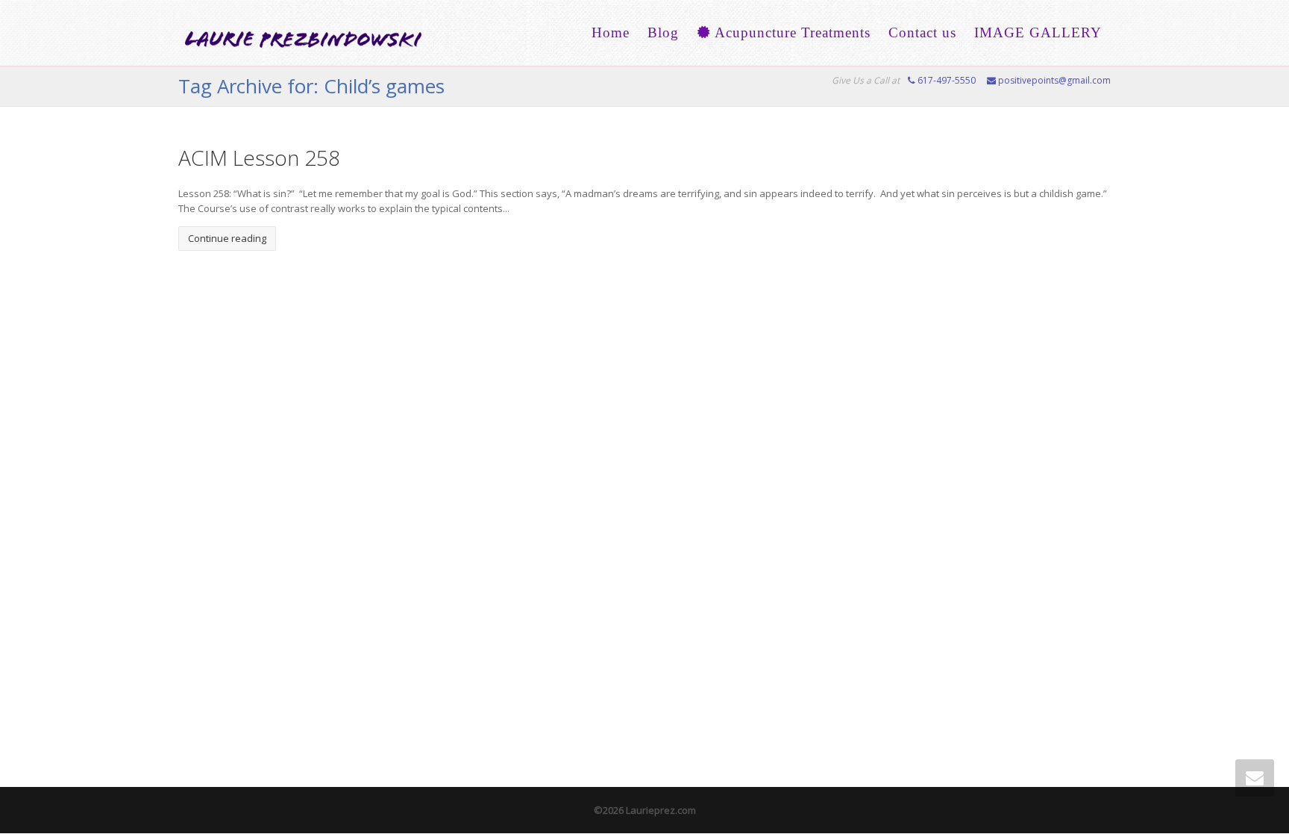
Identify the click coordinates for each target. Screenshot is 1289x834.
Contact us (922, 32)
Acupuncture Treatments (791, 32)
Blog (663, 32)
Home (611, 32)
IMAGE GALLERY (1038, 32)
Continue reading (227, 238)
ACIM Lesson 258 (259, 157)
